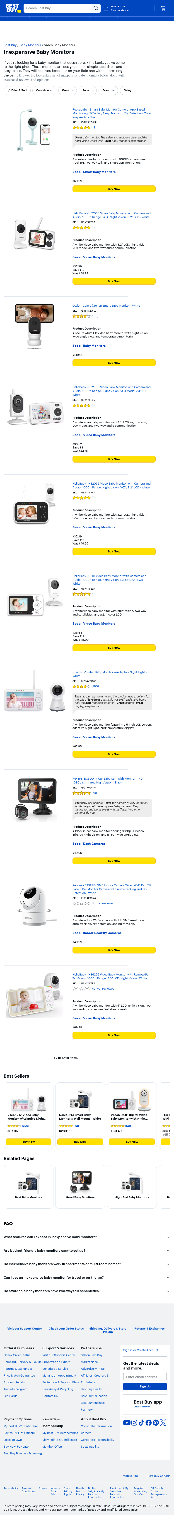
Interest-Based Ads (55, 1491)
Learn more (142, 1406)
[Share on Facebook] (148, 1422)
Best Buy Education (94, 1396)
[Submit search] (96, 8)
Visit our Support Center (58, 1355)
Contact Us (50, 1396)
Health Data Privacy (80, 1491)
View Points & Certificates (59, 1439)
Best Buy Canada (158, 1476)
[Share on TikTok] (141, 1422)
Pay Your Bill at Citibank (20, 1433)
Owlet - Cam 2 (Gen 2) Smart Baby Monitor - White (106, 305)
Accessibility (11, 1488)
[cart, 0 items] (163, 8)
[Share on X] (163, 1422)
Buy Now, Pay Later (17, 1446)
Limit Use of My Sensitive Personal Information (119, 1493)
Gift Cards (10, 1396)
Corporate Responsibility (97, 1439)
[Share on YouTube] (126, 1422)
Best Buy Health (91, 1389)
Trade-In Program (15, 1389)
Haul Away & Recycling (57, 1389)
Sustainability (90, 1446)
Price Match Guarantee (19, 1375)
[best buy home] (13, 8)
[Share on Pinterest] (156, 1422)
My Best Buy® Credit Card (21, 1426)
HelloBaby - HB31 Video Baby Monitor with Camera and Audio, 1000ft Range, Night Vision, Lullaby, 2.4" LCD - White (109, 579)
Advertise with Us (92, 1368)
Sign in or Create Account (140, 1350)
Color (65, 90)
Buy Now (114, 189)
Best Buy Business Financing (23, 1453)
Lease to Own (13, 1439)
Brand (106, 90)
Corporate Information (96, 1426)
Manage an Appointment (59, 1375)
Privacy (43, 1488)
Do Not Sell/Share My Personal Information (96, 1493)
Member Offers (52, 1446)
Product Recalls (14, 1382)
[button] (115, 8)
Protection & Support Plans (61, 1382)
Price (85, 90)
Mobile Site (130, 1476)
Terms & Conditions (28, 1490)
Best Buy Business (93, 1402)
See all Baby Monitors (89, 346)
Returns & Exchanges (18, 1368)
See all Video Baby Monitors (93, 257)
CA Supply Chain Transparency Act (159, 1493)
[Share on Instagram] (134, 1422)
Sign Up (145, 1386)
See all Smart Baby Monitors (94, 172)
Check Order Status (17, 1355)
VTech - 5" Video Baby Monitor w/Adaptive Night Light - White (109, 674)
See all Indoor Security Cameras (96, 933)
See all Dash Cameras (88, 844)
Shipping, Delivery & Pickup (22, 1362)
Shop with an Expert (56, 1362)
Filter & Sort (19, 90)
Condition (42, 90)
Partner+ (87, 1409)
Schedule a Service (55, 1368)
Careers (86, 1433)
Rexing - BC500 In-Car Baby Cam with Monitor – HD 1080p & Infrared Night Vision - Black (107, 780)
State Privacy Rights (68, 1491)
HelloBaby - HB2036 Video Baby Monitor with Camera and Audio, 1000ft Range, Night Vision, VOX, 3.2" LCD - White (111, 485)
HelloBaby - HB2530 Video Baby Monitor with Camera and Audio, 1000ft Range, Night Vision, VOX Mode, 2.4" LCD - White (111, 391)
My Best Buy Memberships (60, 1433)
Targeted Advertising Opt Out (140, 1491)
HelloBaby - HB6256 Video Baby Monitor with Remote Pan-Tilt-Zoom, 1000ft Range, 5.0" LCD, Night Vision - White (111, 976)
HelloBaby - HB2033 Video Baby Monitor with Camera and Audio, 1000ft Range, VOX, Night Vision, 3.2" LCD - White (111, 215)
